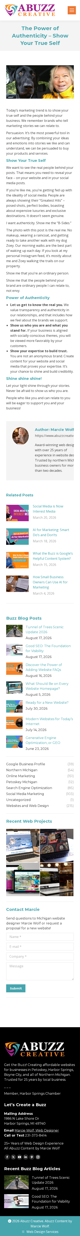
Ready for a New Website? (47, 703)
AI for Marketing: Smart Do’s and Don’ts (51, 532)
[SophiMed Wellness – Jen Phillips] (23, 880)
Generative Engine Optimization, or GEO (43, 740)
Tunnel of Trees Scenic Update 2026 (45, 629)
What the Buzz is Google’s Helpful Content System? (53, 556)
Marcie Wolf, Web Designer (37, 1130)
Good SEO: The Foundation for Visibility (48, 648)
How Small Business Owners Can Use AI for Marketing (50, 582)
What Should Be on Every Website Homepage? (47, 686)
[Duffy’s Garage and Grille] (57, 846)
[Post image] (17, 513)
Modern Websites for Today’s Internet (49, 721)
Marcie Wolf (40, 1226)
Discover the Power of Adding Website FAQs (44, 667)
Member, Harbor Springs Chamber (32, 1093)
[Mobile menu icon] (72, 10)
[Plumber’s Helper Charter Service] (23, 846)
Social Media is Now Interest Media (48, 509)
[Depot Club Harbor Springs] (57, 880)
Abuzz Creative (31, 1221)
